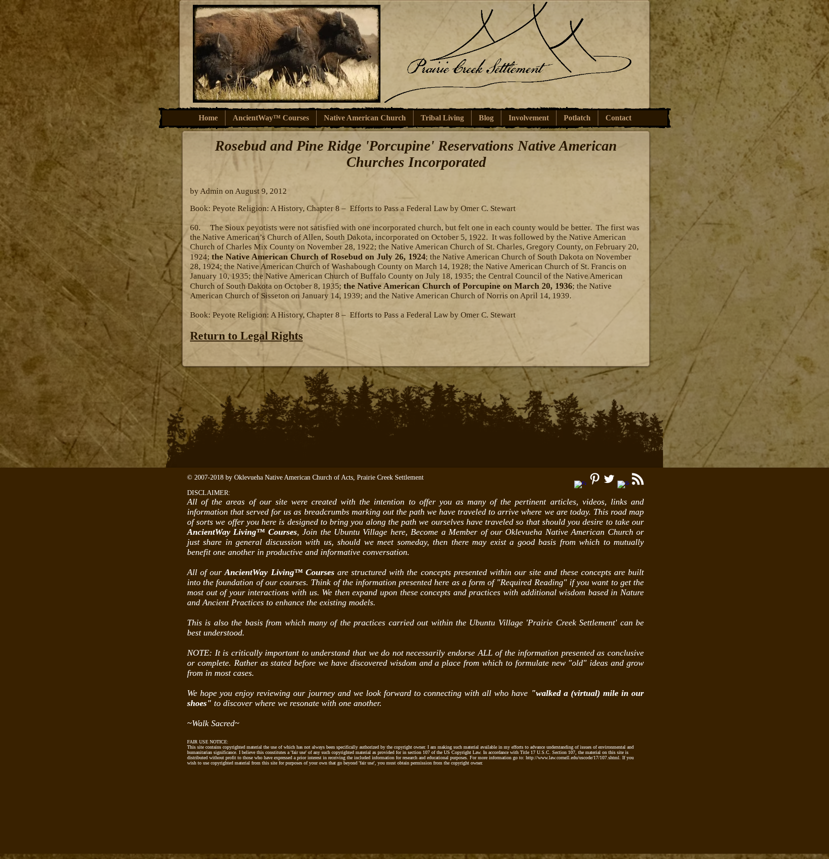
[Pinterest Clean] (595, 479)
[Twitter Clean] (609, 479)
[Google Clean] (623, 487)
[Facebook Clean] (580, 487)
